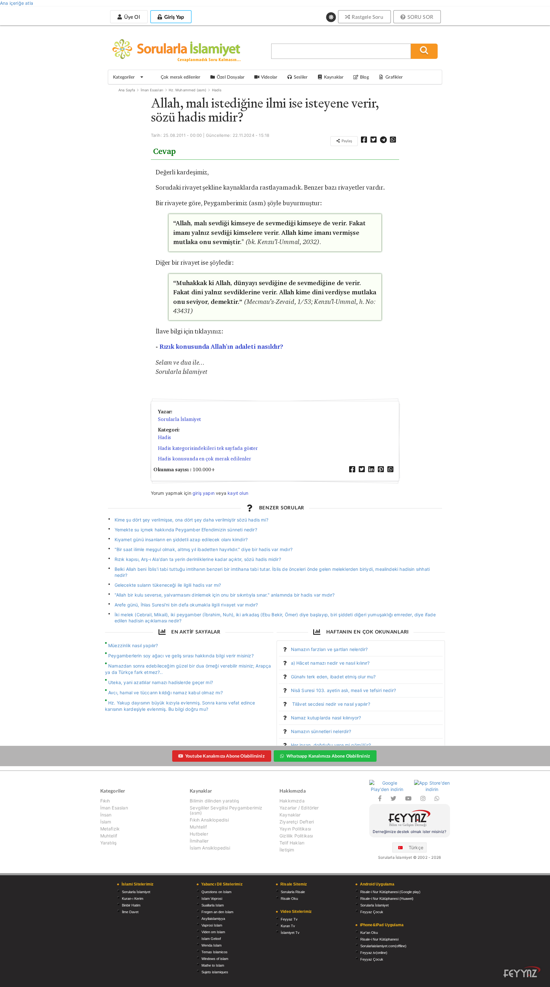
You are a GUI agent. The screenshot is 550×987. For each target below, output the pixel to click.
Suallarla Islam (212, 905)
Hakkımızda (292, 800)
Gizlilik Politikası (296, 835)
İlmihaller (199, 841)
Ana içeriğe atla (16, 3)
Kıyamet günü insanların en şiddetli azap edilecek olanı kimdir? (181, 539)
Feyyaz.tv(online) (373, 953)
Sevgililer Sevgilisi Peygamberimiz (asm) (226, 810)
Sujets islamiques (214, 972)
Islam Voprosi (211, 898)
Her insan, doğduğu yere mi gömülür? (331, 745)
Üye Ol (131, 17)
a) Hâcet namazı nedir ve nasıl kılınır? (330, 663)
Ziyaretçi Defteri (296, 821)
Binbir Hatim (131, 905)
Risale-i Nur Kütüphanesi (379, 939)
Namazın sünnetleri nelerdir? (321, 731)
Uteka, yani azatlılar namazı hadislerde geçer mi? (160, 682)
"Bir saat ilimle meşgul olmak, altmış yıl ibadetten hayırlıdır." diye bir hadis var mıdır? (204, 549)
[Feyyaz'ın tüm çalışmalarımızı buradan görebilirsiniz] (522, 972)
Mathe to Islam (212, 965)
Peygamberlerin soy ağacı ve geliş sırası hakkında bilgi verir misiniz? (181, 655)
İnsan (106, 814)
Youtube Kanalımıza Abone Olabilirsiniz (224, 756)
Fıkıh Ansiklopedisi (209, 819)
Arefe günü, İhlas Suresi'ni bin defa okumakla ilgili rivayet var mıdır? (186, 604)
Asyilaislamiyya (213, 918)
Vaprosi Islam (211, 925)
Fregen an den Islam (217, 912)
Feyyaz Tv (289, 919)
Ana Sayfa (126, 90)
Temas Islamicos (214, 952)
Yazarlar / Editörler (299, 807)
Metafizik (110, 828)
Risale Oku (289, 898)
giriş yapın (204, 493)
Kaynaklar (290, 814)
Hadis (217, 90)
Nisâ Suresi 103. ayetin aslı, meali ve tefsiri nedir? (343, 690)
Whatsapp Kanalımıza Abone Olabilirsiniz (328, 756)
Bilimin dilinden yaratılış (214, 800)
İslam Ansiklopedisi (210, 847)
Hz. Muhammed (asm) (187, 90)
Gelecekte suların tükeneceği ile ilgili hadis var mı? (168, 585)
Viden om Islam (213, 932)
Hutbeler (199, 833)
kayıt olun (238, 493)
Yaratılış (108, 842)
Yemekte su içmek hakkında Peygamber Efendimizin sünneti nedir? (186, 529)
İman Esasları (152, 90)
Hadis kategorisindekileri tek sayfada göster (208, 448)
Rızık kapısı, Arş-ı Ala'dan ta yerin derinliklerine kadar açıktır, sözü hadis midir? (198, 559)
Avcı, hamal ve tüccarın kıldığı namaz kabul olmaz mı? (165, 692)
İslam (105, 821)
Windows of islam (214, 959)
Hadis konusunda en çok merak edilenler (204, 459)
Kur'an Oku (369, 932)
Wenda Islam (211, 945)
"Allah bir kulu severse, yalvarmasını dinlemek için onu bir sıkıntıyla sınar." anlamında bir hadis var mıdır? (225, 595)
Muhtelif (108, 835)
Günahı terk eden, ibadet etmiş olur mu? (333, 676)
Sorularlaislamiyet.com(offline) (383, 946)
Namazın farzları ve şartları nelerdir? (329, 649)
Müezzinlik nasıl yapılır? (133, 645)
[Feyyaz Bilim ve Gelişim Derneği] (410, 819)
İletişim (286, 849)
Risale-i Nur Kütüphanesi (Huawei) (386, 898)
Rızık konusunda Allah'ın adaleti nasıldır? (221, 347)
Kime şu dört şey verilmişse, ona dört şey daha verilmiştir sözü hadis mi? (191, 519)
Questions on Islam (216, 892)
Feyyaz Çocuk (371, 912)
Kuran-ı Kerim (132, 898)
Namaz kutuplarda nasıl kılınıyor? (326, 717)
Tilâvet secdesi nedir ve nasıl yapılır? (330, 704)
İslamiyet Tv (290, 932)
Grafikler (394, 77)
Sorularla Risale (293, 892)
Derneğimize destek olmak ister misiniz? (409, 831)
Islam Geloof (211, 939)
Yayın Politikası (295, 828)
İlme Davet (130, 912)
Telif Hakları (291, 842)
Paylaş (346, 140)
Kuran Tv (288, 926)
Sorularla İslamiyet (179, 419)
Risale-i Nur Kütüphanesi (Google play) (390, 892)
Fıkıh (105, 800)
